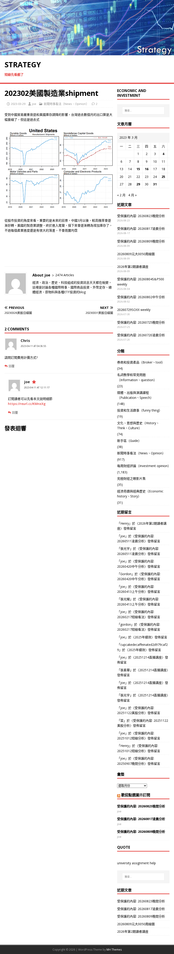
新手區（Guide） (129, 440)
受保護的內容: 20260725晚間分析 (141, 322)
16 (146, 169)
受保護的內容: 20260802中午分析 (141, 297)
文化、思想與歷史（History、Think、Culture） (138, 425)
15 (138, 169)
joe (34, 104)
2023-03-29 (18, 104)
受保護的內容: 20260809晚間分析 (141, 241)
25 (163, 176)
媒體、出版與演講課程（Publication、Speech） (135, 395)
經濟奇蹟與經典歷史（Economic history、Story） (140, 493)
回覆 (11, 366)
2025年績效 (143, 637)
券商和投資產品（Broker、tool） (141, 362)
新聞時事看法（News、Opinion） (66, 104)
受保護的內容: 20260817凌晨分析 (141, 228)
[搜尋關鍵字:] (143, 110)
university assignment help (136, 863)
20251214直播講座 (148, 657)
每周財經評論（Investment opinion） (143, 466)
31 (155, 184)
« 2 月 (121, 195)
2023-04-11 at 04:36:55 (33, 346)
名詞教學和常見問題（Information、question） (137, 377)
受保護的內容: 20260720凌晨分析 (141, 335)
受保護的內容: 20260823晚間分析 (141, 216)
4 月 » (132, 195)
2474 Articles (64, 275)
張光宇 (125, 548)
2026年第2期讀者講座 (132, 266)
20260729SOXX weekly (133, 310)
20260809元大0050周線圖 (136, 254)
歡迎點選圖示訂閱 (135, 794)
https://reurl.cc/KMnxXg (27, 404)
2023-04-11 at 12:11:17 (37, 387)
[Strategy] (87, 52)
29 (138, 184)
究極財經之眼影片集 (131, 478)
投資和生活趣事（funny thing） (139, 410)
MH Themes (114, 950)
